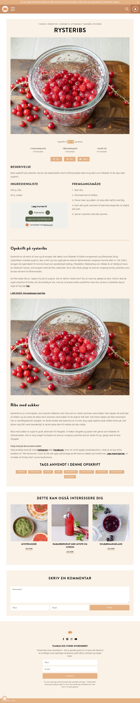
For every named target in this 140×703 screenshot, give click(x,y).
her (28, 286)
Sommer (70, 477)
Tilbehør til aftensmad (70, 24)
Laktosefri (86, 472)
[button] (4, 698)
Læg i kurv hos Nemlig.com (39, 219)
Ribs (58, 472)
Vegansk (101, 472)
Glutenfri (71, 472)
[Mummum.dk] (70, 632)
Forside (42, 24)
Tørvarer (35, 472)
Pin (71, 159)
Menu (13, 9)
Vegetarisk (116, 472)
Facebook (58, 449)
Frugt (48, 472)
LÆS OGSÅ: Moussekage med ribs (28, 293)
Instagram (43, 449)
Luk (136, 643)
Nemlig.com (48, 225)
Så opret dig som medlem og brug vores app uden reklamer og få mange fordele (70, 2)
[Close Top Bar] (138, 2)
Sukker (21, 472)
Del (57, 159)
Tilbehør (87, 24)
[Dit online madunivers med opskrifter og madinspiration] (5, 9)
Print (85, 159)
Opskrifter (52, 24)
